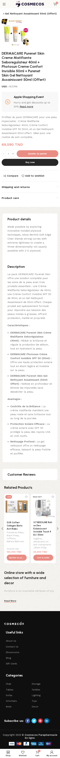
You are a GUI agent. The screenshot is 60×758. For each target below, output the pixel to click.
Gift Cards (11, 663)
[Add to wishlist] (26, 497)
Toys (34, 701)
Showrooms (12, 652)
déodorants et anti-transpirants (42, 543)
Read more (26, 106)
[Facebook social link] (27, 720)
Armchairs (11, 701)
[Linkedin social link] (46, 720)
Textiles (36, 689)
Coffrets (11, 538)
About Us (11, 640)
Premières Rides (15, 532)
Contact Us (12, 646)
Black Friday (13, 535)
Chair (8, 683)
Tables (9, 689)
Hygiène (37, 538)
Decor (35, 706)
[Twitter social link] (34, 720)
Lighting (36, 695)
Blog (8, 658)
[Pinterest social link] (40, 720)
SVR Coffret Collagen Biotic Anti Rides (14, 525)
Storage (36, 683)
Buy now (30, 162)
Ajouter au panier (37, 153)
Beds (9, 706)
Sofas (9, 695)
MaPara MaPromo (15, 541)
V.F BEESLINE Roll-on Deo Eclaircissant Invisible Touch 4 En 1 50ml (42, 528)
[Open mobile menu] (4, 4)
